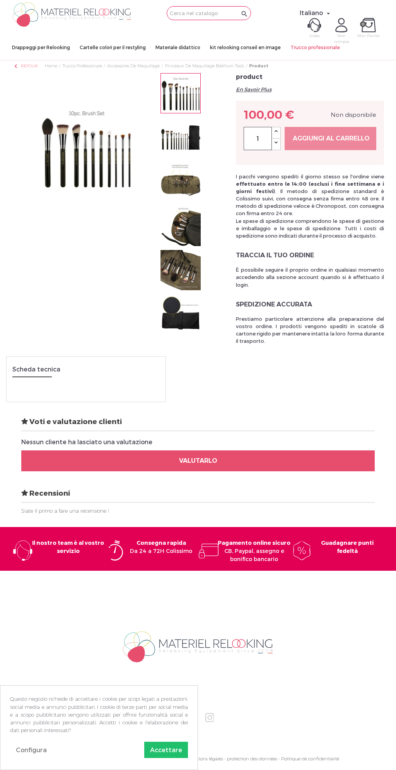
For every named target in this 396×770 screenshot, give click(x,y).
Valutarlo (198, 460)
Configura (31, 749)
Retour (25, 65)
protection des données (252, 758)
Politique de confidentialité (310, 758)
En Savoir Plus (253, 89)
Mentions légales (205, 758)
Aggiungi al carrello (331, 138)
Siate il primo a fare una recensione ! (65, 511)
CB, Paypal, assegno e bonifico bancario (254, 550)
